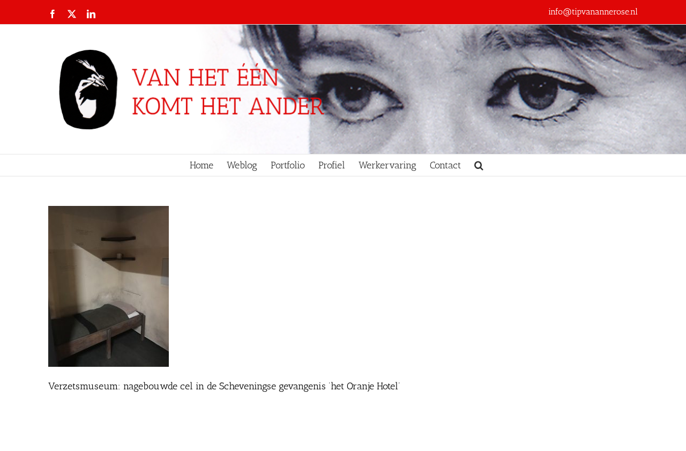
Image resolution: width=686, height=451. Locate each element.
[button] (478, 165)
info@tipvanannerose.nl (593, 11)
